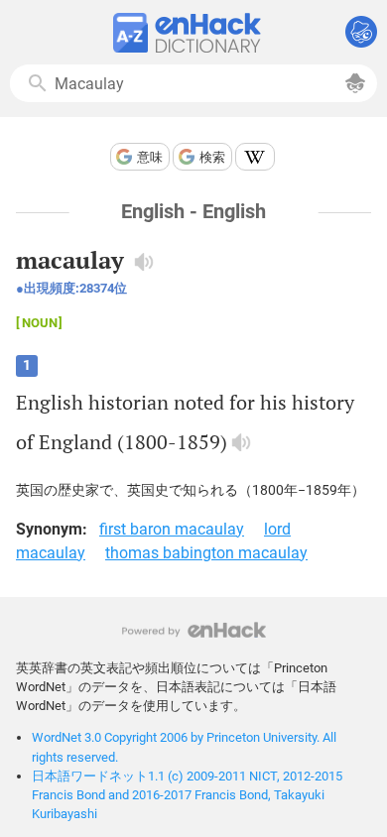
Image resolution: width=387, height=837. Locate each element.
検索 (212, 157)
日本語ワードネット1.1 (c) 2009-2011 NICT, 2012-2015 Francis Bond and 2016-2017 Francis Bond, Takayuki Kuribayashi (187, 795)
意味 (150, 157)
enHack (194, 630)
